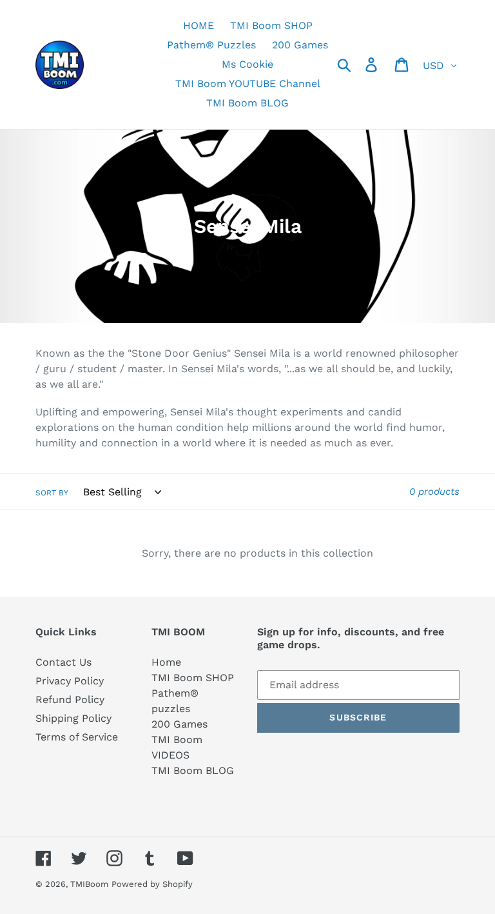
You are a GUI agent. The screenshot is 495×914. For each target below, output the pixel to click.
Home (166, 662)
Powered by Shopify (152, 884)
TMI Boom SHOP (192, 677)
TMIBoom (89, 884)
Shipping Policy (73, 718)
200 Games (179, 724)
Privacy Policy (69, 681)
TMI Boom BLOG (192, 770)
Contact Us (63, 662)
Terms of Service (76, 737)
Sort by (51, 492)
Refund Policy (69, 699)
